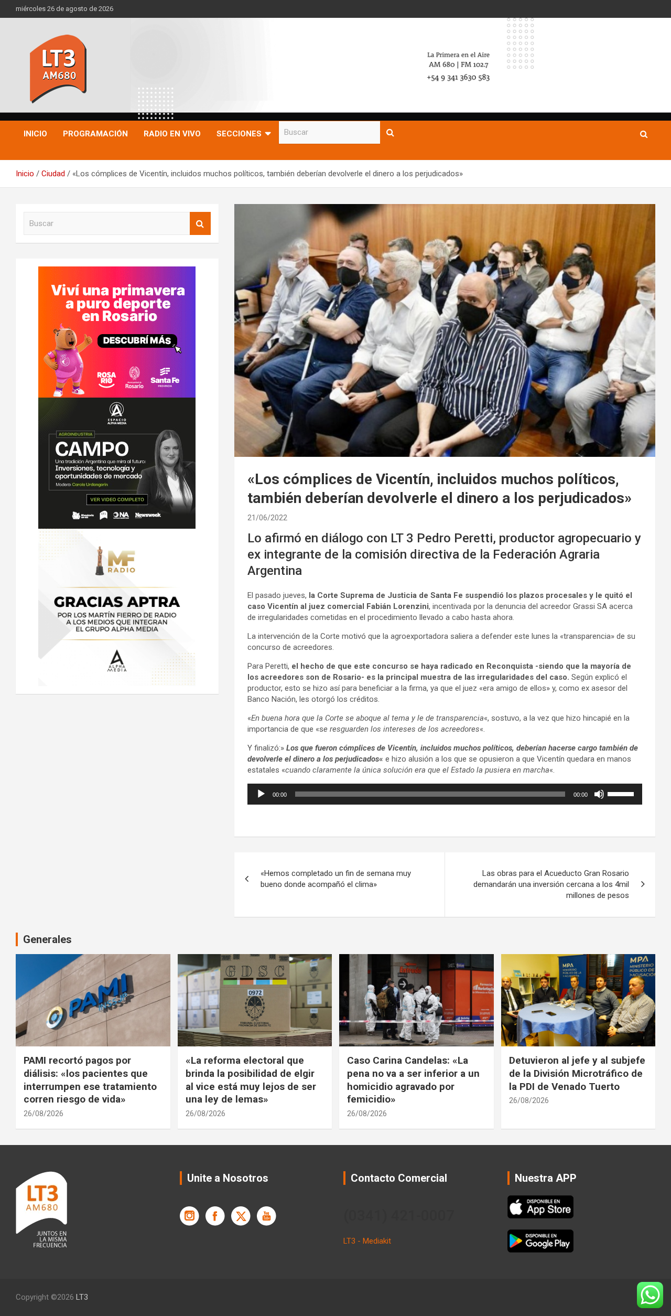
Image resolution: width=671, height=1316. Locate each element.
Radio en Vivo (172, 133)
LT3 (82, 1297)
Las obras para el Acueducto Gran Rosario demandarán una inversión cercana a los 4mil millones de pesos (551, 884)
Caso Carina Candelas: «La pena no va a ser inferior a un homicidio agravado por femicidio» (413, 1079)
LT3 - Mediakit (367, 1241)
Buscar (390, 132)
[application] (444, 794)
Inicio (35, 133)
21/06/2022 (267, 517)
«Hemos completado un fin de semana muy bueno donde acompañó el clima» (336, 879)
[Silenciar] (599, 794)
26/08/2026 (43, 1113)
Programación (95, 133)
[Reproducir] (261, 794)
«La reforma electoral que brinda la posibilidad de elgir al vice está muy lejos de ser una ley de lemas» (251, 1079)
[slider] (622, 793)
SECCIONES (239, 133)
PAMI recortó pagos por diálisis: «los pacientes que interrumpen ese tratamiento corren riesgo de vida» (90, 1079)
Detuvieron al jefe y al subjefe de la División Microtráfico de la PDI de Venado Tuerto (577, 1073)
